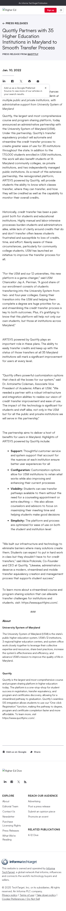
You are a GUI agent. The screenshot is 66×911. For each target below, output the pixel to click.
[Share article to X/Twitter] (21, 81)
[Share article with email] (38, 81)
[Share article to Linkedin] (4, 81)
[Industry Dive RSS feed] (25, 782)
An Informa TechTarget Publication (33, 3)
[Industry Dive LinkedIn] (5, 782)
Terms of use (27, 895)
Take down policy (46, 895)
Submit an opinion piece (41, 811)
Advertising (34, 801)
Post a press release (39, 806)
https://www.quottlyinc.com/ (39, 602)
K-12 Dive (33, 835)
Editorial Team (10, 806)
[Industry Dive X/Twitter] (18, 782)
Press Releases (10, 830)
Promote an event (38, 816)
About (5, 801)
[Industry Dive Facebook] (11, 782)
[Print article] (29, 81)
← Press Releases (15, 23)
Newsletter (8, 816)
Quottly (7, 116)
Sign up (50, 10)
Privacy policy (9, 895)
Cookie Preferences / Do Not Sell (21, 898)
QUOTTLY (32, 54)
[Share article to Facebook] (12, 81)
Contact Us (8, 811)
